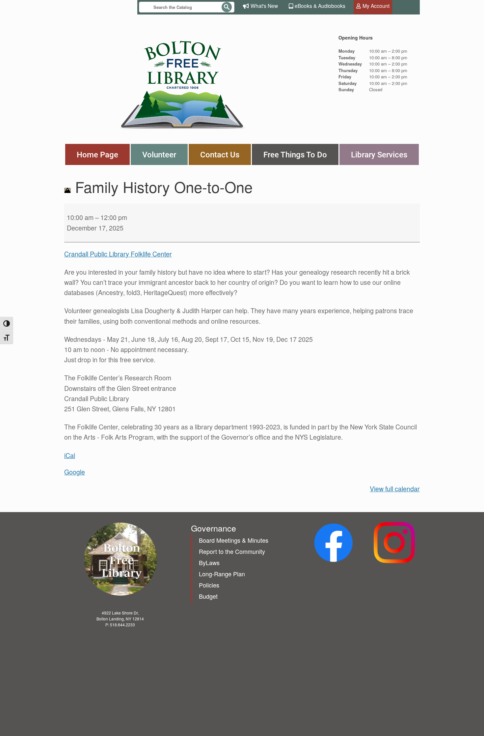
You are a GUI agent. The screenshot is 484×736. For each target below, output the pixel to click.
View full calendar (395, 488)
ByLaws (209, 562)
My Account (376, 5)
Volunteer (159, 154)
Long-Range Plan (222, 573)
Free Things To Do (295, 154)
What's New (264, 5)
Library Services (379, 154)
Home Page (97, 154)
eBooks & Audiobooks (320, 5)
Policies (209, 585)
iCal (69, 455)
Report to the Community (232, 551)
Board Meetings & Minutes (233, 540)
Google (74, 472)
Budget (208, 596)
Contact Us (219, 154)
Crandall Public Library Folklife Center (118, 254)
